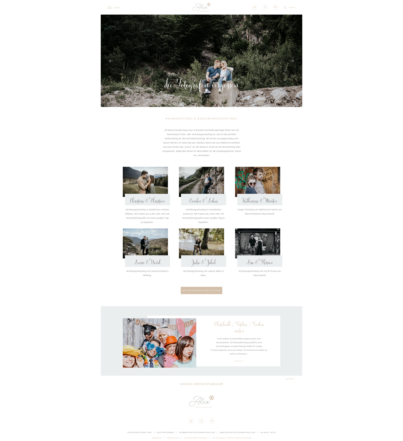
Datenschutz (173, 438)
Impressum (157, 438)
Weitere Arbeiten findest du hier (201, 290)
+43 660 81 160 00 (268, 432)
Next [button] (292, 61)
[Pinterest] (275, 7)
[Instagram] (255, 7)
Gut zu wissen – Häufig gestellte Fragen (231, 438)
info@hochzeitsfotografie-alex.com (197, 432)
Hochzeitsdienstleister (195, 438)
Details (239, 361)
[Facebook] (265, 7)
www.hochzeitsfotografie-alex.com (237, 432)
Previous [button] (111, 61)
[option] (201, 61)
